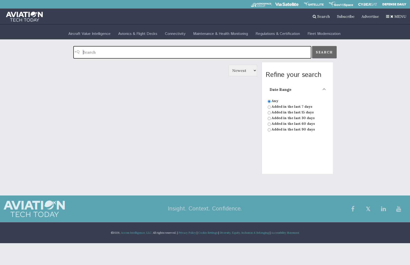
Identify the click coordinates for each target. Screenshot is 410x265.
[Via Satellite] (286, 4)
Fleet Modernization (324, 34)
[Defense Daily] (394, 4)
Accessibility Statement (285, 232)
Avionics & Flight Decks (137, 34)
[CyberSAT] (367, 4)
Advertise (370, 16)
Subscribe (345, 16)
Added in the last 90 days (293, 129)
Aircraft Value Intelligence (89, 34)
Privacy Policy (187, 232)
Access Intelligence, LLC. (136, 232)
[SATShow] (314, 4)
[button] (396, 16)
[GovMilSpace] (341, 4)
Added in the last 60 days (293, 123)
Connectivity (175, 34)
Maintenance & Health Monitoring (220, 34)
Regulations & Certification (278, 34)
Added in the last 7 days (291, 106)
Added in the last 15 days (292, 112)
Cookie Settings (208, 232)
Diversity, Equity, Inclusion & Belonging (244, 232)
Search (323, 16)
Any (274, 101)
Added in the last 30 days (293, 118)
